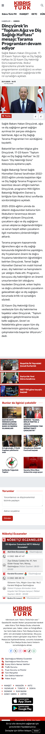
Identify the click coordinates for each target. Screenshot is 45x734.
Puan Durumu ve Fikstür (15, 670)
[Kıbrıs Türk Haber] (22, 5)
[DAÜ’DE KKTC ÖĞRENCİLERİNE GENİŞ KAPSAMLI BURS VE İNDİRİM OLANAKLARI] (12, 412)
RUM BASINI (21, 691)
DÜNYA (32, 688)
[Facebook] (11, 651)
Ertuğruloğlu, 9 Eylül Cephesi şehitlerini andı (11, 450)
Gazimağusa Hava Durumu (16, 661)
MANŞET (24, 14)
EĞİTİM (23, 694)
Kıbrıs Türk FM (9, 14)
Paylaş (8, 116)
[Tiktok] (29, 651)
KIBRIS (17, 21)
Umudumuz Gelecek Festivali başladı (32, 449)
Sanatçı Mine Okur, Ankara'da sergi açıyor (33, 471)
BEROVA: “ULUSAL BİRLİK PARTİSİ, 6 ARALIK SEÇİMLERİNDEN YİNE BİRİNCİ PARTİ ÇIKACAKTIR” (33, 425)
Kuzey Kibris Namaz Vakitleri (17, 664)
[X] (16, 651)
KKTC (34, 14)
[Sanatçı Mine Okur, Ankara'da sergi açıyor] (33, 462)
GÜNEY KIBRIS (10, 694)
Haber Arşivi (10, 678)
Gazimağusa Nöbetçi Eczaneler (18, 659)
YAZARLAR (9, 688)
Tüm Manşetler (11, 673)
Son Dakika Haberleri (14, 675)
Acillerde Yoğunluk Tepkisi (10, 471)
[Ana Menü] (3, 5)
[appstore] (23, 701)
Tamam (36, 731)
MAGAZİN (20, 685)
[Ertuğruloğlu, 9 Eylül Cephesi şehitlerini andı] (12, 440)
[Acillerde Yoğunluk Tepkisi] (12, 462)
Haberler (6, 21)
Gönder (7, 518)
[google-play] (23, 708)
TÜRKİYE (21, 688)
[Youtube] (25, 651)
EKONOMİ (8, 691)
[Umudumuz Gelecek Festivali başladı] (33, 440)
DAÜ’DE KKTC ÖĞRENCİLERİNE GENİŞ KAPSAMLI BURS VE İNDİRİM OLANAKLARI (9, 424)
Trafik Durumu (11, 667)
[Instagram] (20, 651)
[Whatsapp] (34, 651)
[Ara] (42, 5)
